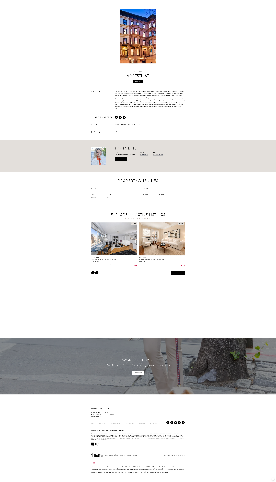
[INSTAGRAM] (171, 422)
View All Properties (177, 273)
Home (92, 423)
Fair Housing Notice (95, 430)
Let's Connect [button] (138, 372)
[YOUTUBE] (179, 422)
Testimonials (141, 423)
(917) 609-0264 (144, 154)
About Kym (102, 423)
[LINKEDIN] (175, 422)
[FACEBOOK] (167, 422)
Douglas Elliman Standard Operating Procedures (113, 430)
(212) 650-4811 (97, 413)
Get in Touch (153, 423)
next (96, 272)
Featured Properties (114, 423)
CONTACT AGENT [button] (121, 159)
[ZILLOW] (183, 422)
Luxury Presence (132, 455)
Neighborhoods (129, 423)
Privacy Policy (180, 455)
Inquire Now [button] (138, 81)
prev (93, 272)
